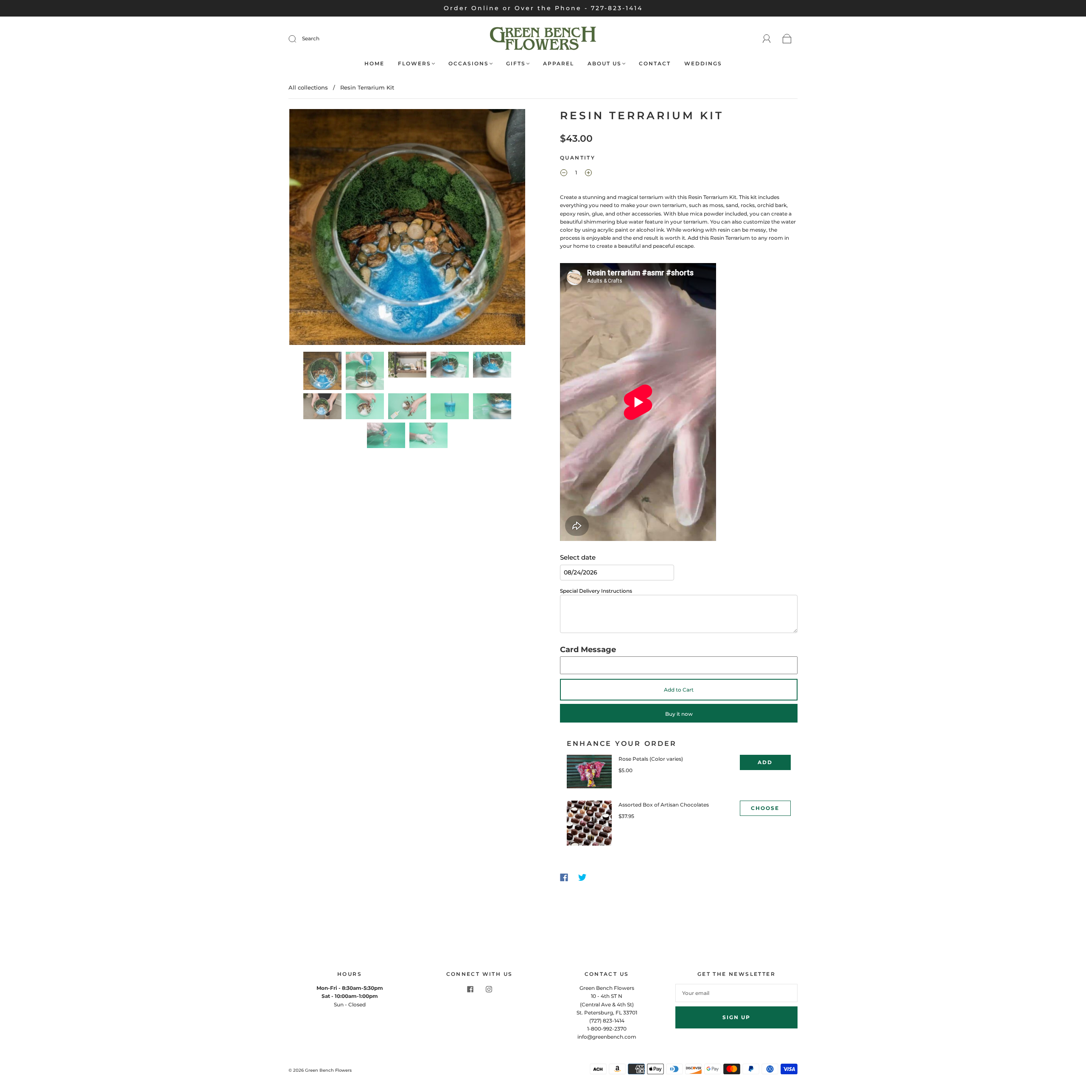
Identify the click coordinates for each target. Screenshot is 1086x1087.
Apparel (558, 63)
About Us (604, 63)
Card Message (588, 649)
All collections (308, 87)
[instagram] (488, 989)
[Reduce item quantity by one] (563, 173)
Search (310, 38)
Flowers (414, 63)
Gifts (516, 63)
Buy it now (679, 714)
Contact (655, 63)
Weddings (703, 63)
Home (374, 63)
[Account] (767, 39)
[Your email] (736, 993)
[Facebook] (564, 877)
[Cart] (787, 39)
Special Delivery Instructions (596, 591)
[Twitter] (582, 877)
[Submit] (297, 38)
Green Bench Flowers (328, 1070)
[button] (312, 228)
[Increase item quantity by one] (588, 173)
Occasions (468, 63)
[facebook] (470, 989)
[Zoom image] (407, 228)
